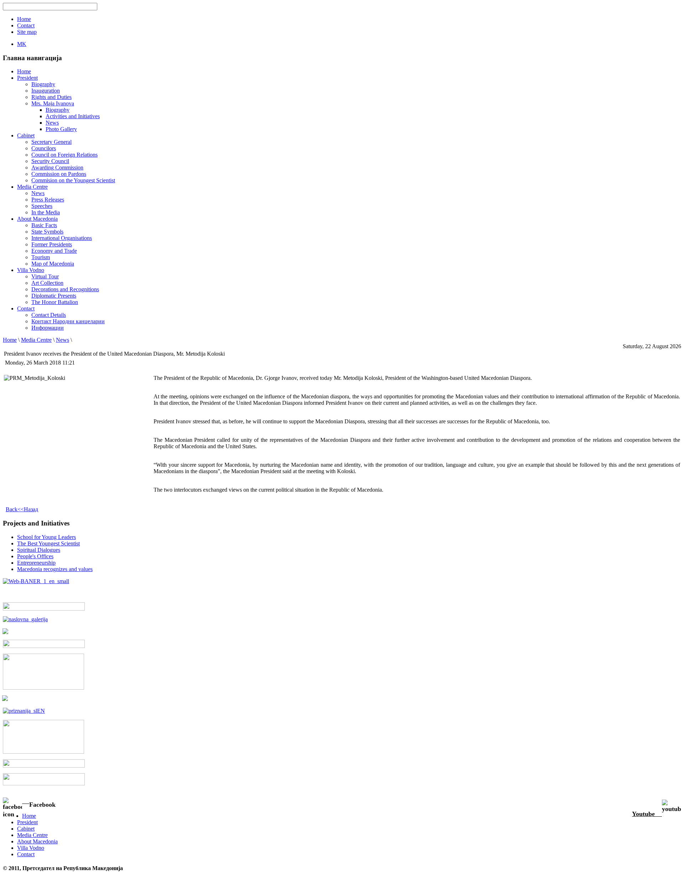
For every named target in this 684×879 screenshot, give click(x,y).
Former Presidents (51, 244)
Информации (47, 328)
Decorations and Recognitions (65, 289)
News (52, 123)
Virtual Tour (45, 276)
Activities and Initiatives (73, 116)
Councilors (43, 148)
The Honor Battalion (54, 302)
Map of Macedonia (52, 264)
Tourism (40, 257)
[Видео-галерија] (44, 646)
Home (10, 340)
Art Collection (47, 283)
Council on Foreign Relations (64, 155)
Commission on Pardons (58, 174)
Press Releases (47, 200)
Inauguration (45, 91)
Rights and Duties (51, 97)
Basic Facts (44, 225)
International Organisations (61, 238)
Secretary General (51, 142)
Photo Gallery (61, 129)
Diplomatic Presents (53, 296)
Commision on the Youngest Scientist (73, 180)
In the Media (45, 212)
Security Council (50, 161)
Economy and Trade (54, 251)
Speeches (41, 206)
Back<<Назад (22, 509)
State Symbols (47, 232)
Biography (43, 84)
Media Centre (36, 340)
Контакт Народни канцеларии (68, 321)
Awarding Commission (57, 167)
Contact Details (48, 315)
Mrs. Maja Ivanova (52, 103)
